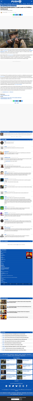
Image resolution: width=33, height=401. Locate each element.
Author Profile (13, 136)
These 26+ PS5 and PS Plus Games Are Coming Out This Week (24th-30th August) (15, 337)
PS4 (9, 5)
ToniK (5, 234)
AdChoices (23, 389)
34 (5, 308)
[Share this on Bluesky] (15, 14)
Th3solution (6, 178)
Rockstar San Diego (3, 259)
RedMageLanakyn (7, 157)
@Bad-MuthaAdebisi (7, 227)
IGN (27, 392)
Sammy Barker (5, 12)
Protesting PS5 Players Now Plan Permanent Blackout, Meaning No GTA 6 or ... (14, 335)
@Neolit (5, 199)
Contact (20, 354)
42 (5, 318)
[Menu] (1, 1)
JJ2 (5, 164)
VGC (11, 394)
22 (5, 313)
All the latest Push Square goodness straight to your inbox (16, 397)
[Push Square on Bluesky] (16, 386)
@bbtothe (5, 152)
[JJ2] (2, 167)
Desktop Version (22, 355)
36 (5, 303)
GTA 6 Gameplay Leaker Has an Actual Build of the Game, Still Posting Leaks (14, 339)
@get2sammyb (8, 161)
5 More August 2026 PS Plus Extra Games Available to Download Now (13, 341)
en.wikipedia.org (3, 281)
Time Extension (13, 392)
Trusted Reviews (5, 50)
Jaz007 (5, 171)
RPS (21, 394)
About (6, 354)
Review (6, 98)
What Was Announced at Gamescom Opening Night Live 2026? (13, 348)
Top (3, 354)
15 (18, 103)
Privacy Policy (24, 354)
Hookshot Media (6, 389)
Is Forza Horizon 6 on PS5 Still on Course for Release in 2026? (12, 344)
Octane (5, 196)
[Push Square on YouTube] (9, 386)
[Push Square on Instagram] (19, 386)
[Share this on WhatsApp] (13, 14)
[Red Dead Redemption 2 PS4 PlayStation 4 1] (16, 38)
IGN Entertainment (13, 389)
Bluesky (18, 136)
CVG (19, 394)
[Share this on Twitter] (18, 14)
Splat (5, 141)
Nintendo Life (5, 392)
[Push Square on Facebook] (26, 386)
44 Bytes (20, 389)
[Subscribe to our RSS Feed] (6, 386)
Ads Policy (9, 355)
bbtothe (5, 146)
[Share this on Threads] (20, 14)
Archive (13, 355)
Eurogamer (30, 392)
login (17, 244)
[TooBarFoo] (2, 215)
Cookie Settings (17, 355)
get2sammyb (6, 151)
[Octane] (2, 209)
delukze (5, 185)
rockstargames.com (3, 279)
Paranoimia (6, 219)
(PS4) (5, 95)
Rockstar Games (5, 5)
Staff (8, 354)
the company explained (18, 84)
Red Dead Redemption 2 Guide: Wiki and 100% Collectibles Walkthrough (9, 277)
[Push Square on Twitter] (13, 386)
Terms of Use (29, 354)
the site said (2, 76)
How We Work (12, 354)
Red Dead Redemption (13, 5)
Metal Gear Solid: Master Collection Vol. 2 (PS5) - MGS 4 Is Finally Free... (14, 346)
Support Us (16, 354)
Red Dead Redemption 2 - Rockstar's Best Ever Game (7, 275)
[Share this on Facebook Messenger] (22, 14)
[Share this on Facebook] (17, 14)
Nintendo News (24, 392)
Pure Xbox (9, 392)
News (1, 5)
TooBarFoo (6, 212)
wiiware (5, 191)
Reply (21, 136)
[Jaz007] (2, 174)
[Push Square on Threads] (23, 386)
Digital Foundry (19, 392)
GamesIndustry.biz (15, 394)
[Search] (31, 1)
